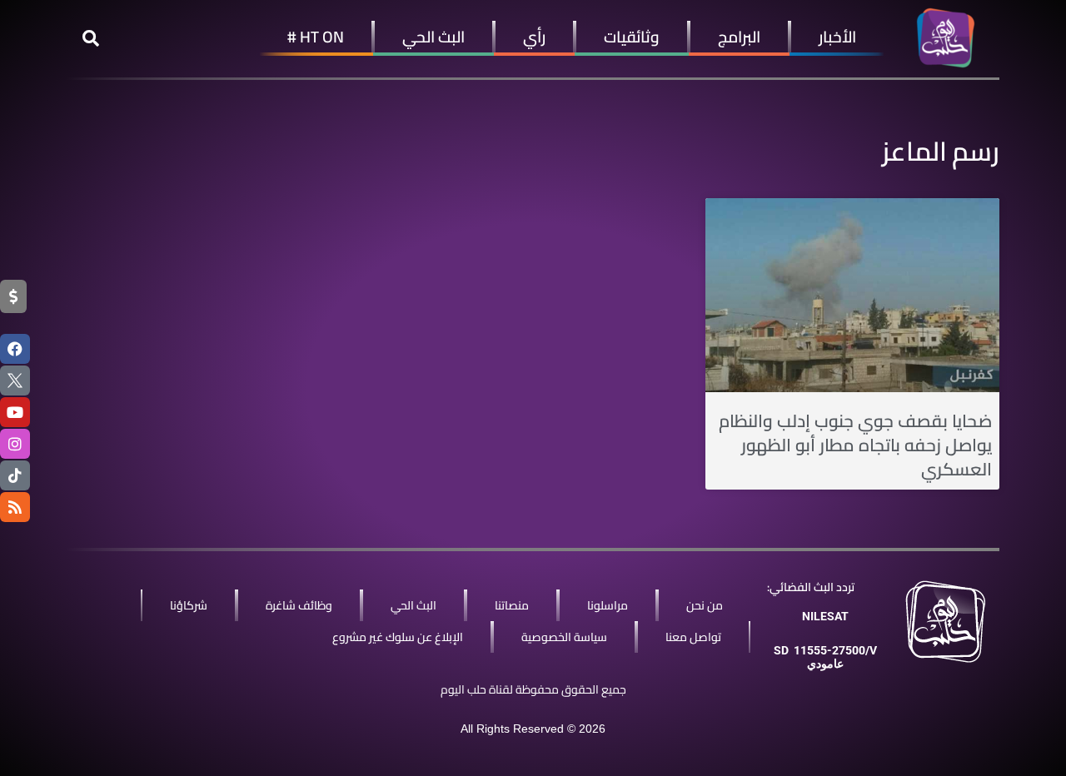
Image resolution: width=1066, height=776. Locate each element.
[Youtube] (15, 412)
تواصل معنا (693, 637)
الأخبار (837, 37)
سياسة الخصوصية (564, 637)
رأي (534, 37)
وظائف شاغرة (299, 605)
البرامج (739, 37)
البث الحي (433, 37)
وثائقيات (632, 37)
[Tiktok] (15, 475)
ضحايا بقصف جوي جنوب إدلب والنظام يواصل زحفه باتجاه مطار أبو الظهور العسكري (855, 445)
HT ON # (315, 37)
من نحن (704, 605)
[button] (90, 38)
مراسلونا (607, 605)
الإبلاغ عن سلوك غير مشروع (397, 637)
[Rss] (15, 507)
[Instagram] (15, 444)
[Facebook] (15, 349)
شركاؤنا (188, 605)
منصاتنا (512, 605)
